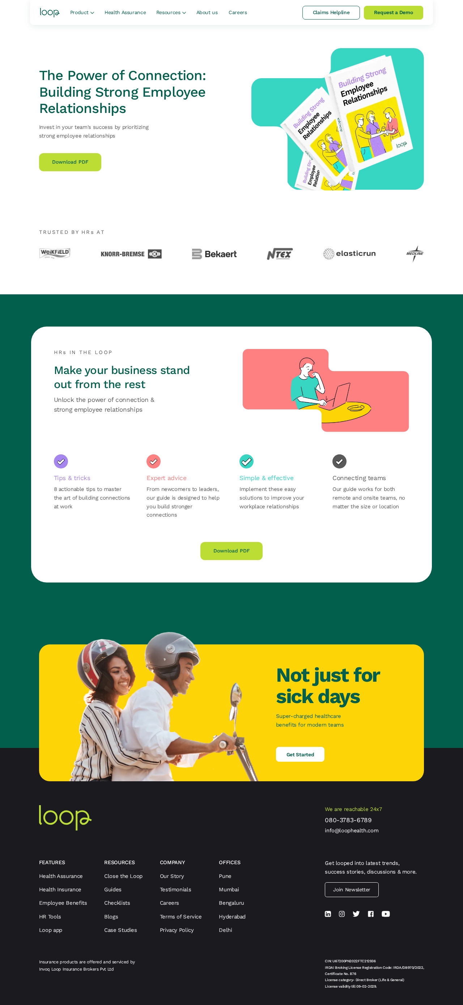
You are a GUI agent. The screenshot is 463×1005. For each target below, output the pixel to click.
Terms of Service (181, 916)
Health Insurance (60, 889)
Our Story (172, 876)
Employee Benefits (63, 903)
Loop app (50, 930)
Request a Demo (393, 12)
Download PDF (70, 162)
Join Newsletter (351, 889)
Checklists (117, 903)
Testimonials (175, 889)
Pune (225, 876)
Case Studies (120, 930)
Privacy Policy (177, 930)
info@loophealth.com (351, 830)
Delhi (225, 930)
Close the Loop (123, 876)
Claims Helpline (331, 12)
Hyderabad (232, 916)
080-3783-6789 (348, 820)
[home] (50, 12)
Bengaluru (231, 903)
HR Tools (50, 916)
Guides (113, 889)
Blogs (111, 916)
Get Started (300, 754)
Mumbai (229, 889)
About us (206, 12)
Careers (237, 12)
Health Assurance (124, 12)
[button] (82, 12)
